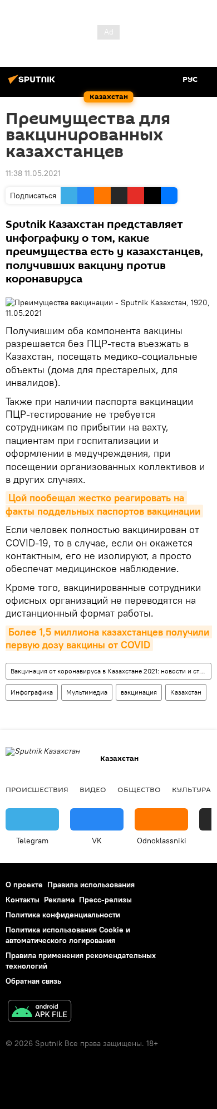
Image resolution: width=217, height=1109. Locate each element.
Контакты (23, 900)
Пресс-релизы (105, 900)
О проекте (24, 885)
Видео (93, 789)
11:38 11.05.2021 (33, 173)
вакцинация (139, 692)
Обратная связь (33, 981)
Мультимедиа (86, 692)
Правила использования (91, 885)
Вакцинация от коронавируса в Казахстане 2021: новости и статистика (111, 671)
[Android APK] (39, 1012)
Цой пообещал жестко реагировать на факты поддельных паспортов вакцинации (103, 504)
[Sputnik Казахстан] (33, 84)
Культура (191, 789)
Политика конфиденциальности (63, 915)
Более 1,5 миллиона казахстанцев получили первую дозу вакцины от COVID (109, 638)
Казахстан (185, 692)
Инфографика (32, 692)
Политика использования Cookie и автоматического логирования (68, 935)
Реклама (59, 900)
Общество (139, 789)
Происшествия (37, 789)
